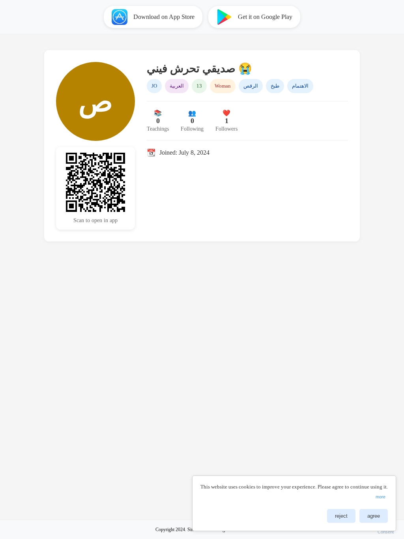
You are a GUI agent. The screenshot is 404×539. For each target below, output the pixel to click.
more (380, 496)
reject (341, 516)
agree (373, 516)
